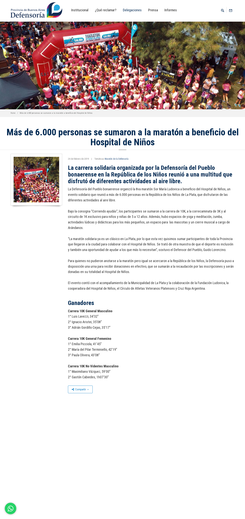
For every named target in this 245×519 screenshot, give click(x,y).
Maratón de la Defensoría (116, 159)
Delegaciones (132, 10)
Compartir (80, 389)
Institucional (79, 10)
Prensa (153, 10)
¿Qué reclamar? (105, 10)
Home (13, 113)
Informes (170, 10)
